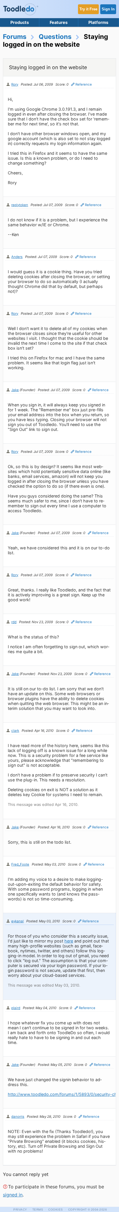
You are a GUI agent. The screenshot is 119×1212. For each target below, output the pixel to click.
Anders (17, 257)
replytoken (19, 205)
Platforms (98, 22)
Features (59, 22)
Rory (14, 84)
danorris (17, 1117)
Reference (83, 84)
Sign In (108, 9)
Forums (15, 36)
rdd (13, 622)
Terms (37, 1209)
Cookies (55, 1209)
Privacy (20, 1209)
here (68, 940)
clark (15, 731)
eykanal (17, 921)
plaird (15, 1008)
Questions (55, 36)
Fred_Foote (20, 864)
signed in (13, 1195)
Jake (15, 390)
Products (19, 22)
